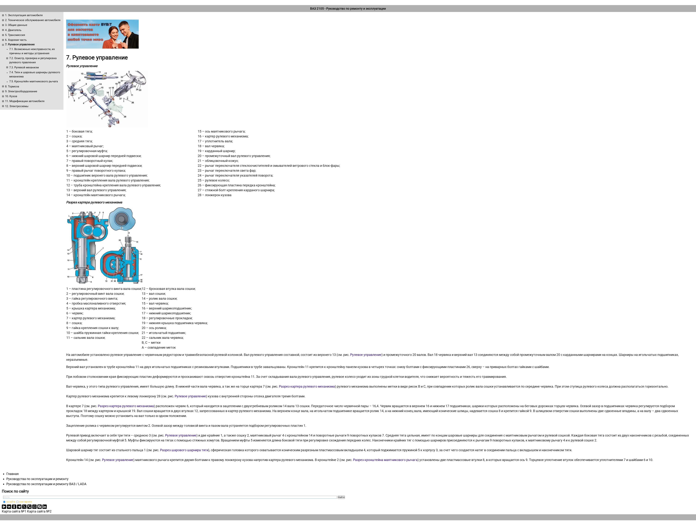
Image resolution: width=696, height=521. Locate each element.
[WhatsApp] (34, 507)
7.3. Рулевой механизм (24, 67)
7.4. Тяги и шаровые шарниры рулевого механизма (34, 74)
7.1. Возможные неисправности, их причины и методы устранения (32, 51)
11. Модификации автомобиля (24, 101)
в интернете (25, 502)
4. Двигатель (13, 30)
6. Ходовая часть (16, 40)
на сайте (10, 502)
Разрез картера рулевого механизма (307, 386)
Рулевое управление (366, 355)
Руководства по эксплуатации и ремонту (37, 479)
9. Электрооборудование (21, 91)
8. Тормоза (12, 86)
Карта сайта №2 (39, 511)
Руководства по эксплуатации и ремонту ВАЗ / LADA (46, 484)
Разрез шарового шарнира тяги (184, 450)
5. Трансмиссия (15, 35)
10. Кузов (11, 96)
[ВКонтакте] (9, 507)
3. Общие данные (16, 25)
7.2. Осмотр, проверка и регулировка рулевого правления (33, 60)
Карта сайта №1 (14, 511)
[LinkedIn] (44, 507)
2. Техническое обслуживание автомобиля (32, 20)
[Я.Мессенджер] (4, 507)
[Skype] (39, 507)
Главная (12, 474)
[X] (24, 507)
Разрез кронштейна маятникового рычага (385, 460)
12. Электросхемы (16, 106)
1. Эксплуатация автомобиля (24, 15)
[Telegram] (19, 507)
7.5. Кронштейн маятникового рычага (33, 81)
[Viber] (29, 507)
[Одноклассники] (14, 507)
